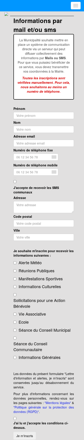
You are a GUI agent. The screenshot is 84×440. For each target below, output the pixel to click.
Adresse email (24, 136)
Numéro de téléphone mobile (35, 165)
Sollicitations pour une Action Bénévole (39, 303)
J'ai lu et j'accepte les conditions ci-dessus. (40, 425)
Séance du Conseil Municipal (45, 330)
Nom (16, 122)
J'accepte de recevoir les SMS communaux (36, 189)
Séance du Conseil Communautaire (30, 346)
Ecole (24, 322)
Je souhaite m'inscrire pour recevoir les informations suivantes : (43, 253)
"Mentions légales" (58, 402)
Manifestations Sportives (41, 278)
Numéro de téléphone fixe (33, 150)
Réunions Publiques (36, 270)
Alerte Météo (30, 262)
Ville (16, 230)
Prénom (19, 108)
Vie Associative (32, 314)
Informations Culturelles (40, 286)
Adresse (19, 197)
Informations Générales (39, 357)
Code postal (22, 216)
